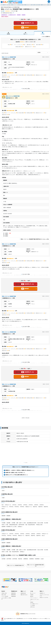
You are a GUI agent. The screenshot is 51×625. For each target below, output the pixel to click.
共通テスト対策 (5, 524)
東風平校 (8, 98)
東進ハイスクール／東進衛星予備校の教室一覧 (35, 565)
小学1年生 (14, 504)
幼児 (3, 504)
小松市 (3, 490)
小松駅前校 (31, 558)
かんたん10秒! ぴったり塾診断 (6, 598)
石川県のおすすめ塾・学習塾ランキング (23, 4)
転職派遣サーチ (42, 593)
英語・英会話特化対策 (30, 524)
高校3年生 (46, 506)
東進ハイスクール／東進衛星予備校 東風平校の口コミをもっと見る (35, 239)
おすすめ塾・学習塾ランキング (11, 4)
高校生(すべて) (28, 506)
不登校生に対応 (39, 524)
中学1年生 (11, 506)
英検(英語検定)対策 (13, 524)
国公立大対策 (40, 522)
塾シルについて (32, 593)
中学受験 (3, 522)
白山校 (42, 558)
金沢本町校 (9, 558)
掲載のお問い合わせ (24, 594)
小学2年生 (20, 504)
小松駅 (3, 497)
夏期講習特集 (13, 594)
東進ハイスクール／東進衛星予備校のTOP (15, 565)
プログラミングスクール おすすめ (44, 595)
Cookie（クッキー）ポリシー (34, 600)
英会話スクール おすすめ (44, 597)
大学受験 (13, 522)
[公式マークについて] (3, 11)
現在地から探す (4, 593)
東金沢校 (20, 558)
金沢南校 (3, 558)
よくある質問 (32, 605)
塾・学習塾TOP (3, 4)
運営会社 (31, 596)
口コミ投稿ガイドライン (34, 603)
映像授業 (8, 515)
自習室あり (20, 526)
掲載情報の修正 (23, 593)
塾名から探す (4, 594)
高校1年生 (35, 506)
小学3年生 (25, 504)
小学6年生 (41, 504)
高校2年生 (40, 506)
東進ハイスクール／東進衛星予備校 (9, 57)
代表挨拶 (31, 594)
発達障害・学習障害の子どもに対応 (9, 526)
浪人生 (3, 508)
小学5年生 (36, 504)
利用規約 (31, 602)
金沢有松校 (14, 558)
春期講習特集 (13, 593)
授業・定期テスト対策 (21, 522)
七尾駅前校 (25, 558)
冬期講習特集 (13, 596)
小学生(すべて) (8, 504)
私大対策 (46, 522)
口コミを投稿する (46, 36)
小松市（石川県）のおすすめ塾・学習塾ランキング (38, 4)
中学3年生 (22, 506)
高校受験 (8, 522)
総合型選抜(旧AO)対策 (31, 522)
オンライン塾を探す (5, 596)
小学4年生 (30, 504)
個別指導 (3, 515)
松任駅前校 (37, 558)
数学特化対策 (21, 524)
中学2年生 (17, 506)
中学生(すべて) (5, 506)
